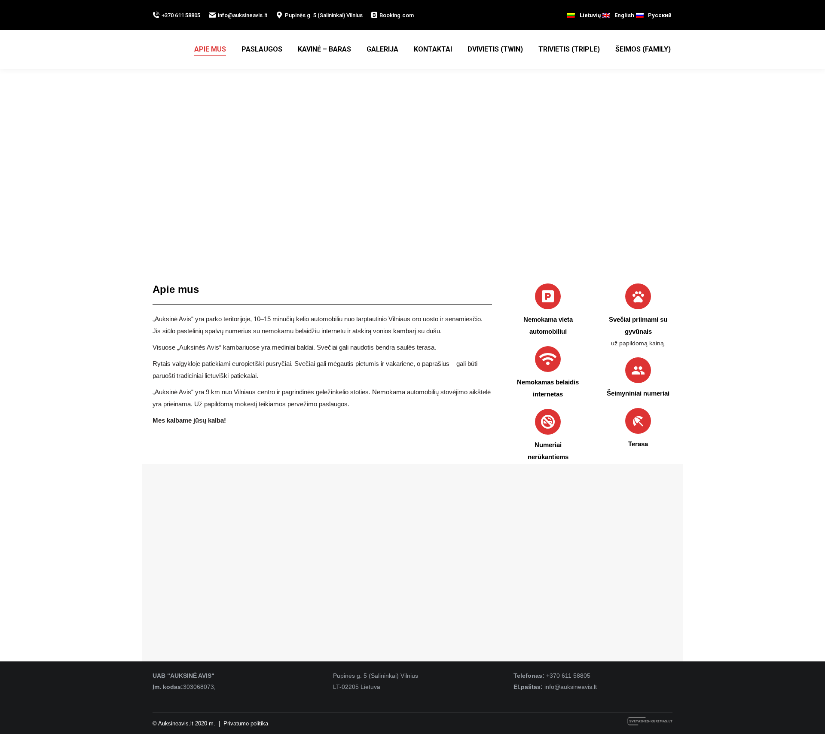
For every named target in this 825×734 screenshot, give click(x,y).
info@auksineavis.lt (242, 15)
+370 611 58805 (181, 15)
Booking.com (396, 15)
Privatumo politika (245, 723)
